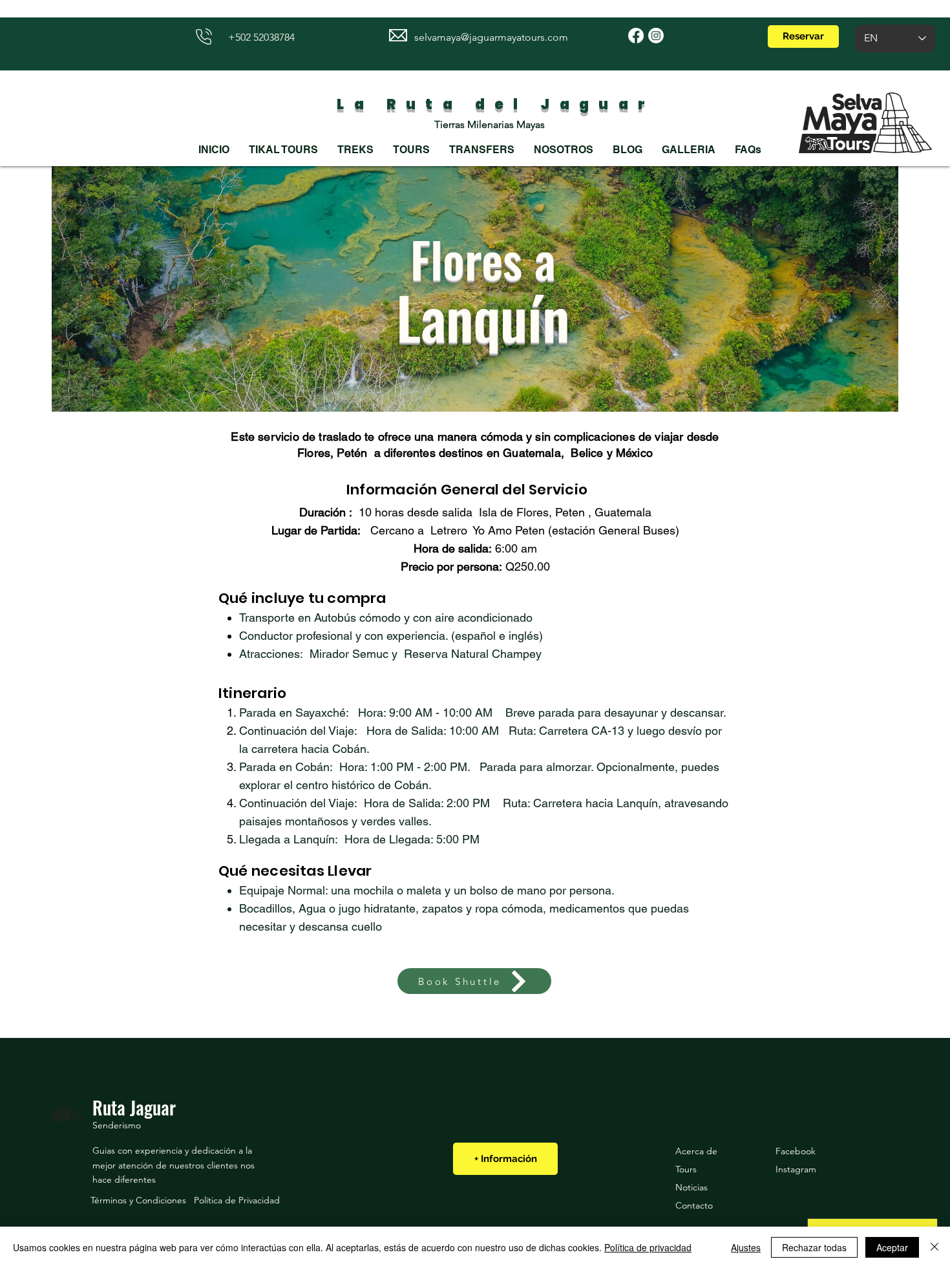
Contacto (694, 1205)
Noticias (691, 1187)
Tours (686, 1169)
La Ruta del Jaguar (489, 104)
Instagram (796, 1169)
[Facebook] (636, 35)
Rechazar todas (814, 1247)
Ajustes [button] (746, 1247)
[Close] (934, 1247)
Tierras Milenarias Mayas (489, 124)
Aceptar (892, 1247)
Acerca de (696, 1151)
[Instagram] (656, 35)
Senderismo (116, 1125)
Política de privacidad (647, 1247)
